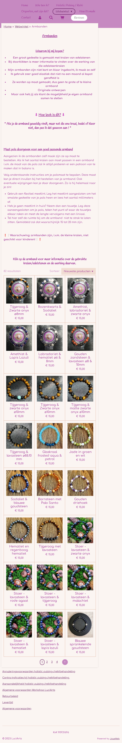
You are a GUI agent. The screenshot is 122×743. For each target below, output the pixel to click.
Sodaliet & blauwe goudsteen (19, 503)
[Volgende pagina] (65, 662)
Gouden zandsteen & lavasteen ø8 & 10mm (80, 359)
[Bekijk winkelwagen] (62, 18)
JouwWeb (115, 739)
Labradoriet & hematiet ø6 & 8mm (49, 357)
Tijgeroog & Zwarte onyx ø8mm (19, 310)
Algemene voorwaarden (16, 708)
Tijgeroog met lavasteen (50, 548)
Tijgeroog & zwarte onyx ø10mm (19, 408)
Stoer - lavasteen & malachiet (80, 597)
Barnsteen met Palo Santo (49, 501)
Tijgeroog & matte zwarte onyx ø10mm (80, 408)
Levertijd (7, 702)
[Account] (40, 18)
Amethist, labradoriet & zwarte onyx (80, 310)
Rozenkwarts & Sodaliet (49, 308)
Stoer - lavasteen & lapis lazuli (50, 644)
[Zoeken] (51, 18)
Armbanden (39, 26)
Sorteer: (55, 271)
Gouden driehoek (80, 501)
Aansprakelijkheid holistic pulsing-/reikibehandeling (34, 684)
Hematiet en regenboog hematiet (19, 550)
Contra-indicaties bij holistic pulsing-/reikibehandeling (36, 677)
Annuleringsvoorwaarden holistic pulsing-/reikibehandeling (38, 671)
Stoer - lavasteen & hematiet (19, 644)
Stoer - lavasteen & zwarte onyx (80, 550)
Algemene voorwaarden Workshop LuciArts (28, 690)
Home (8, 26)
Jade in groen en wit (80, 453)
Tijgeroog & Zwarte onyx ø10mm (50, 408)
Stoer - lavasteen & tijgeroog (50, 597)
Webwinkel (21, 26)
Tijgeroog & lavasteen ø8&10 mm (19, 455)
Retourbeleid (10, 696)
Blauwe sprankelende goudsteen (80, 644)
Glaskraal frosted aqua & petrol (50, 455)
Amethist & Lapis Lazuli (19, 355)
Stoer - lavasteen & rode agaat (19, 597)
